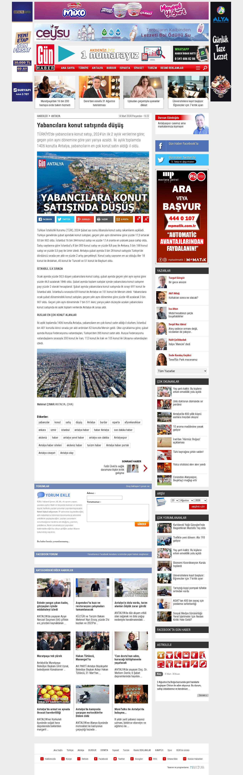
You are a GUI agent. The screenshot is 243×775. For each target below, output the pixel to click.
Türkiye (70, 750)
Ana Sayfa (58, 750)
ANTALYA (97, 68)
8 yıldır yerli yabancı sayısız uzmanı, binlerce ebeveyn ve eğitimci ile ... (130, 723)
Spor (170, 750)
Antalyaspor (120, 437)
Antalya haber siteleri (50, 445)
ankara (42, 430)
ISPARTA (125, 68)
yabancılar (44, 422)
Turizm (126, 750)
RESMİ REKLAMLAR (171, 68)
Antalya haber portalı (117, 445)
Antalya (91, 422)
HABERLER (42, 116)
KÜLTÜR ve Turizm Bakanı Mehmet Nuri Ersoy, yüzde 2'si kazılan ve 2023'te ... (92, 620)
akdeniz (43, 437)
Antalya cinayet (47, 453)
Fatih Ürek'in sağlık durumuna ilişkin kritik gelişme (112, 470)
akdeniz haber (74, 445)
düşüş (79, 422)
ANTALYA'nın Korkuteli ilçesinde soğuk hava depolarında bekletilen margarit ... (49, 724)
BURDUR (111, 68)
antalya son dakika (99, 437)
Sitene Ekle (172, 759)
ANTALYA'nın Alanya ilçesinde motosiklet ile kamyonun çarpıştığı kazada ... (92, 726)
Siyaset (115, 750)
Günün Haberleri (195, 759)
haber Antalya (101, 430)
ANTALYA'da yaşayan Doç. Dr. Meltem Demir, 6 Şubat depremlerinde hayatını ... (131, 673)
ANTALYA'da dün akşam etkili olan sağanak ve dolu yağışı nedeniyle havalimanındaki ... (130, 616)
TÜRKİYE (83, 68)
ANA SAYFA (68, 68)
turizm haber (94, 445)
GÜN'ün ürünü (182, 750)
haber (55, 437)
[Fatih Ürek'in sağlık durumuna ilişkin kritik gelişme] (132, 471)
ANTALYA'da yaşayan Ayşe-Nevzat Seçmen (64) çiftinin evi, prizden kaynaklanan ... (52, 620)
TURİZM (152, 68)
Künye (69, 759)
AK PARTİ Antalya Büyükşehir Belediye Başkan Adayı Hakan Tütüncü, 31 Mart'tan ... (92, 669)
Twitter (121, 759)
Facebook (103, 759)
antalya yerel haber (73, 437)
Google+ (139, 759)
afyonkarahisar (133, 422)
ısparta (116, 422)
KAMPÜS (159, 750)
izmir (53, 430)
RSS (155, 759)
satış (68, 422)
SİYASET (139, 68)
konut (58, 422)
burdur (103, 422)
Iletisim (85, 759)
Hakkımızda (50, 759)
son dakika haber (123, 430)
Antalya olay (66, 453)
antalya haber (82, 430)
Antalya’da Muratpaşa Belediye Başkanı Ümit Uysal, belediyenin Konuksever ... (53, 666)
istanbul (65, 430)
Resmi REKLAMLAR (142, 750)
